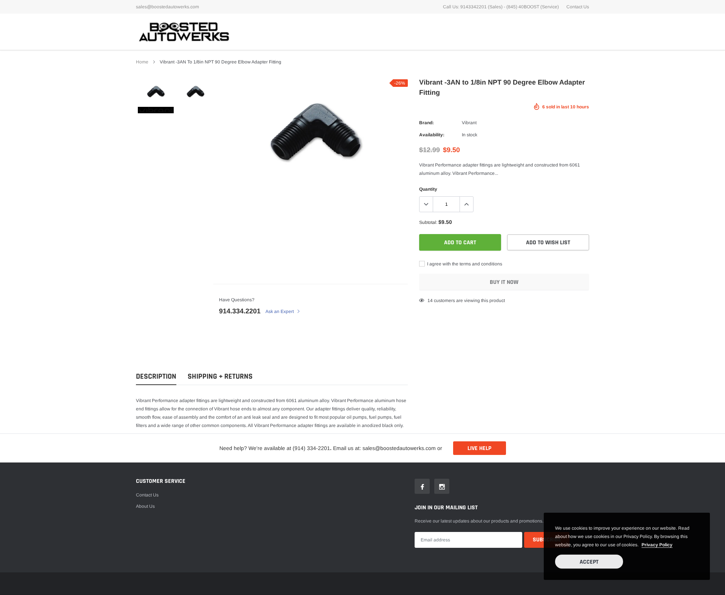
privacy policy (657, 544)
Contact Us (577, 7)
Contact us (147, 495)
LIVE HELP (479, 448)
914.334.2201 (240, 311)
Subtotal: (428, 222)
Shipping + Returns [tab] (220, 376)
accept (589, 562)
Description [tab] (156, 376)
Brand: (426, 122)
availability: (431, 134)
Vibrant (469, 122)
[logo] (183, 31)
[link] (156, 91)
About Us (145, 506)
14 (430, 300)
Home (142, 62)
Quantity (428, 189)
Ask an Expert (280, 311)
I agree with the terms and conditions (464, 264)
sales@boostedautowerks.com (167, 7)
